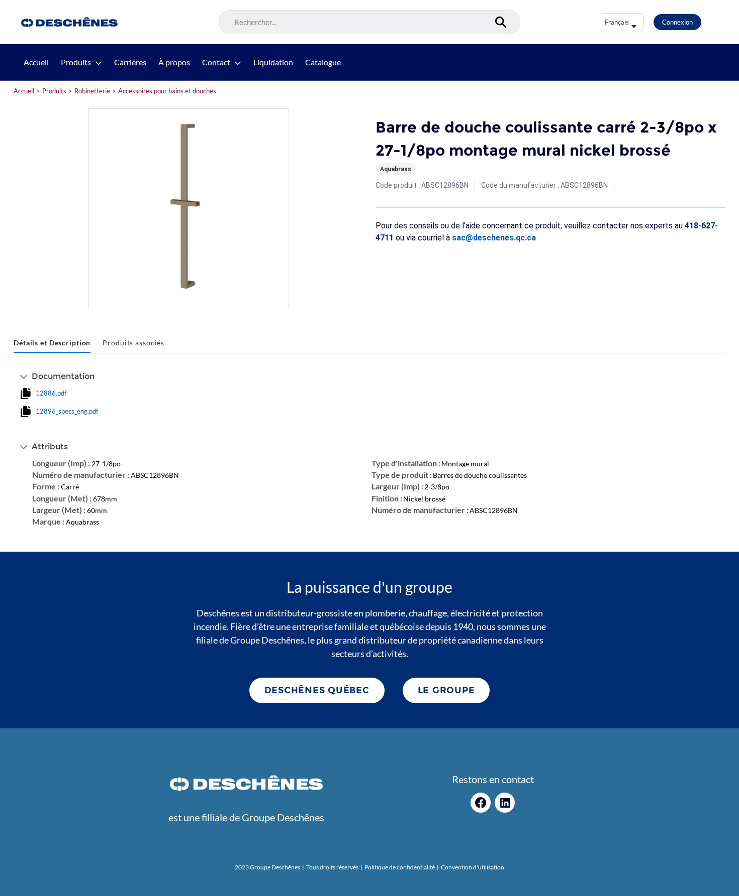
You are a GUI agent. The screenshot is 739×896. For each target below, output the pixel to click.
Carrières (130, 62)
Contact (216, 62)
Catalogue (323, 62)
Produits (76, 62)
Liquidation (273, 62)
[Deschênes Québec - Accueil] (68, 22)
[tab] (52, 343)
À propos (174, 62)
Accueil (36, 62)
